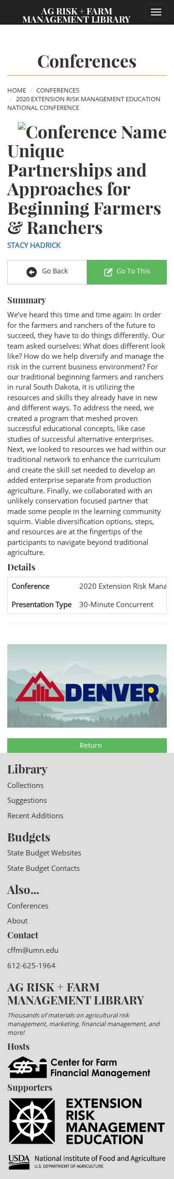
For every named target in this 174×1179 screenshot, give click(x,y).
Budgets (28, 836)
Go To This (133, 270)
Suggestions (27, 800)
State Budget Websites (44, 852)
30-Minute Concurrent (116, 604)
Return (90, 745)
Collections (25, 785)
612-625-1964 (31, 965)
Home (16, 90)
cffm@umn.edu (32, 950)
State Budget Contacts (43, 868)
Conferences (57, 90)
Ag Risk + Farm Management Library (76, 14)
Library (27, 768)
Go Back (54, 270)
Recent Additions (35, 815)
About (17, 920)
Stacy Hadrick (33, 245)
